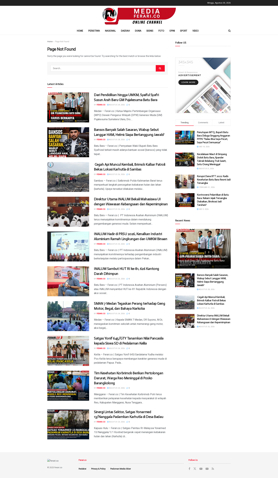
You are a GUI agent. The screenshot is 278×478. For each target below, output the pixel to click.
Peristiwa (94, 30)
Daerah (125, 30)
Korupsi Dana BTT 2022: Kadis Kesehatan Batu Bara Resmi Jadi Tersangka (214, 179)
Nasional (110, 30)
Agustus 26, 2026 (117, 174)
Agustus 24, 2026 (117, 314)
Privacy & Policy (98, 469)
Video (195, 30)
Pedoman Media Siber (120, 469)
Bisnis (150, 30)
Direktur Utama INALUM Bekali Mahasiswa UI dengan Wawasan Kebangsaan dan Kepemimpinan (213, 319)
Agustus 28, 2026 (117, 140)
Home (80, 30)
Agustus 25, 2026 (117, 209)
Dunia (138, 30)
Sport (183, 30)
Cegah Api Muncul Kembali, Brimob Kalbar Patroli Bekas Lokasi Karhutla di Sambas (211, 300)
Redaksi (82, 469)
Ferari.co (101, 105)
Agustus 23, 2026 (117, 388)
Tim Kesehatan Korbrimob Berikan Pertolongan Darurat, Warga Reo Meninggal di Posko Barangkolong (128, 378)
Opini (172, 30)
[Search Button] (160, 68)
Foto (161, 30)
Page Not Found (62, 41)
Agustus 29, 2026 (117, 105)
